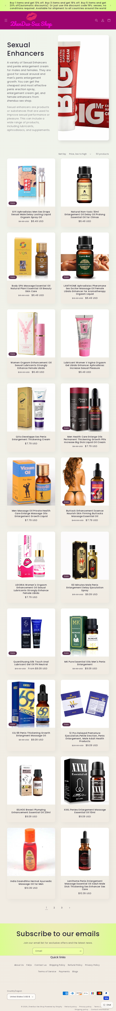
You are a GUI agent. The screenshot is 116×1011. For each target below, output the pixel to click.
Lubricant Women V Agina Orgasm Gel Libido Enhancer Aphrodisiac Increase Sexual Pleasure (85, 365)
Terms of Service (47, 971)
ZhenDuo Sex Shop (36, 1006)
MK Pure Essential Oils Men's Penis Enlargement (84, 663)
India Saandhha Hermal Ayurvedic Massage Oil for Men (31, 882)
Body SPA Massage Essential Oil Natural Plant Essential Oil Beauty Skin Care (31, 288)
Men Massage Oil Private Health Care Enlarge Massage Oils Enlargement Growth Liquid (31, 513)
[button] (6, 20)
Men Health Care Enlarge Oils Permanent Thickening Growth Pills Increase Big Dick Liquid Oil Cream (85, 439)
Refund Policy (75, 965)
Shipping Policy (57, 965)
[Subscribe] (80, 951)
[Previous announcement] (5, 5)
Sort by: (62, 154)
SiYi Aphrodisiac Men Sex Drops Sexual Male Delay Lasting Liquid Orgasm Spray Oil (31, 214)
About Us (19, 965)
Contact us (41, 965)
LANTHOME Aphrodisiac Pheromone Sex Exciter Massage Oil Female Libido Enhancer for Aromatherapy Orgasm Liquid (85, 289)
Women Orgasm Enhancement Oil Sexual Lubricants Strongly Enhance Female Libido (31, 365)
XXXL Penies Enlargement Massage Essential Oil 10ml (85, 811)
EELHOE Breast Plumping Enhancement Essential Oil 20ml (31, 811)
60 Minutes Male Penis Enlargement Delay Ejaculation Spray (85, 588)
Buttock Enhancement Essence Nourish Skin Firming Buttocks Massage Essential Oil (85, 513)
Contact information (100, 1009)
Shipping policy (81, 1009)
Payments (64, 971)
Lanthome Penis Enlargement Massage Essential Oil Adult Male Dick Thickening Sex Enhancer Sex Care (85, 885)
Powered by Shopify (53, 1006)
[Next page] (69, 908)
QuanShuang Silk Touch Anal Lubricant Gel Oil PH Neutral (31, 663)
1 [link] (46, 907)
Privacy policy (85, 1006)
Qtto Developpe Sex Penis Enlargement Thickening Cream (31, 438)
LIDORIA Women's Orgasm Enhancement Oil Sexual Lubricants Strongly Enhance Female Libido (31, 589)
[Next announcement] (110, 5)
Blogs (75, 971)
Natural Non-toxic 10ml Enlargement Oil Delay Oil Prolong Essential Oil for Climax (85, 214)
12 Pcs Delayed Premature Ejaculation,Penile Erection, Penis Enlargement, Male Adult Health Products (85, 737)
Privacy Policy (92, 965)
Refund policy (71, 1006)
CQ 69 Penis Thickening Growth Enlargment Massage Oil (31, 734)
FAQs (29, 965)
